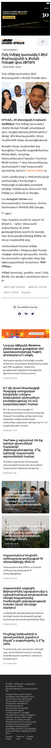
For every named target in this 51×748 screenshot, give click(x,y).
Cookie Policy (30, 737)
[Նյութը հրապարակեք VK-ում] (26, 313)
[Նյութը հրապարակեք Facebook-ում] (19, 313)
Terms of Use (20, 737)
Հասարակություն (10, 50)
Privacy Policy (9, 737)
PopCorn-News (35, 170)
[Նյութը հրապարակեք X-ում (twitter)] (32, 313)
